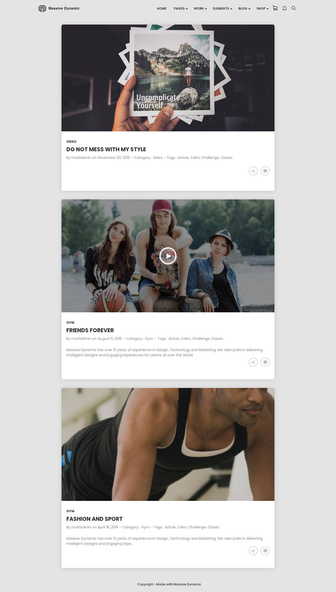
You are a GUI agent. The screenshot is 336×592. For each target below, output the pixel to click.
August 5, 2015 (110, 338)
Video (71, 141)
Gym (70, 322)
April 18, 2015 (108, 527)
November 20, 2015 (114, 157)
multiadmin (81, 157)
